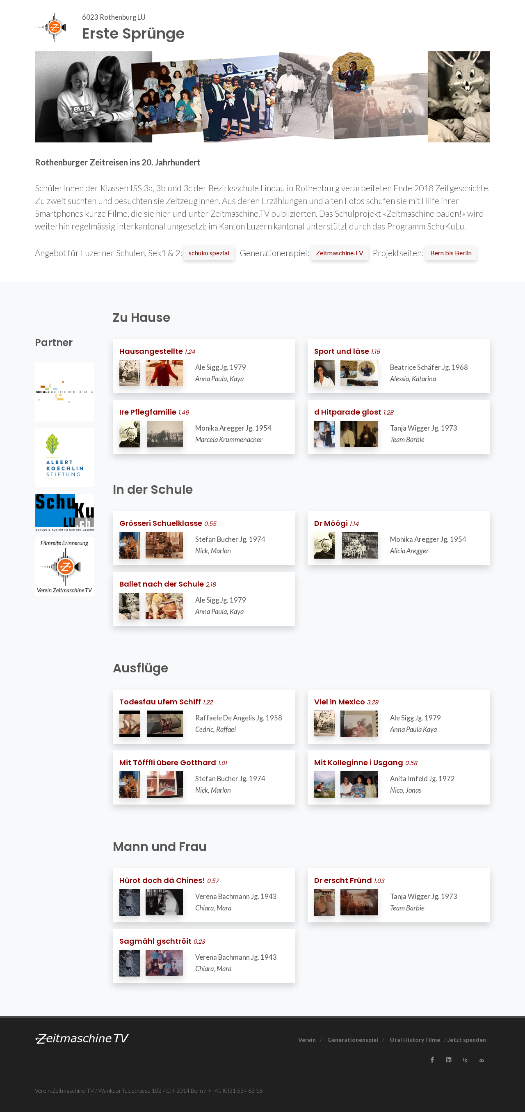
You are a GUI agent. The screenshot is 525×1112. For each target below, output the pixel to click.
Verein (307, 1039)
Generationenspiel (352, 1039)
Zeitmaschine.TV (339, 253)
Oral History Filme (415, 1039)
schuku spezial (209, 253)
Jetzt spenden (466, 1039)
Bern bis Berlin (451, 253)
